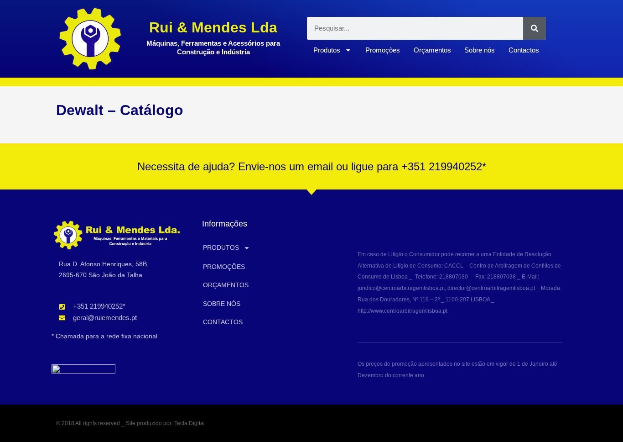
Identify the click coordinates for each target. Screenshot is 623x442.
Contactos (524, 50)
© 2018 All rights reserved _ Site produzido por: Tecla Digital (130, 423)
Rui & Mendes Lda (213, 27)
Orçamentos (432, 50)
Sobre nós (479, 50)
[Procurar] (534, 28)
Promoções (382, 50)
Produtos (326, 50)
